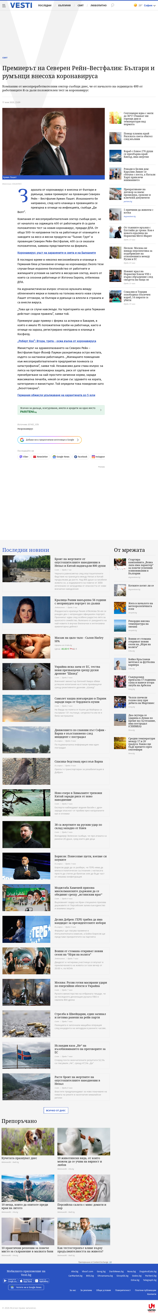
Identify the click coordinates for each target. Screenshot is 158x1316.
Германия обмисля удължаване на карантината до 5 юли (56, 395)
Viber (25, 456)
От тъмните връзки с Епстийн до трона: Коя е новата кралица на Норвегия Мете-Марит (139, 232)
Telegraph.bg (149, 1280)
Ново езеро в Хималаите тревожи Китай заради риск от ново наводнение (78, 796)
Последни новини (25, 550)
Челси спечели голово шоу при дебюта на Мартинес (141, 700)
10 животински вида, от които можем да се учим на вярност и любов (79, 1161)
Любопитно (99, 5)
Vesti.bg (21, 5)
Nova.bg (131, 1271)
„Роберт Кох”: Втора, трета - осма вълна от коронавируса (56, 341)
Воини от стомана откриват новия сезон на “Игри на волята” (79, 952)
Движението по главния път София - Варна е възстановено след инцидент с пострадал (80, 733)
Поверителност (123, 1290)
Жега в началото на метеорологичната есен (140, 606)
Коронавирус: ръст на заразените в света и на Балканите (56, 252)
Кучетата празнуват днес (19, 1158)
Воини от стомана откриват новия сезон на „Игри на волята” (139, 643)
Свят (81, 5)
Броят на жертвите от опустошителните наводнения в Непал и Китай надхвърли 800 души (80, 562)
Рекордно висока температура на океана (139, 623)
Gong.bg (101, 1271)
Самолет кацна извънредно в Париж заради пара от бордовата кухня (80, 700)
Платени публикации (145, 1290)
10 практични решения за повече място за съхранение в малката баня (27, 1249)
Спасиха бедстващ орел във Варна (79, 761)
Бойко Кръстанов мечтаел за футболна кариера (141, 662)
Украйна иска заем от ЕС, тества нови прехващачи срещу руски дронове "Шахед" (77, 670)
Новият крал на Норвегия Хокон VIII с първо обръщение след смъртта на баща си (138, 275)
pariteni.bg (128, 201)
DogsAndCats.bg (147, 1271)
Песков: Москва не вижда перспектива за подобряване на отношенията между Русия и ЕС (138, 253)
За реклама (86, 1290)
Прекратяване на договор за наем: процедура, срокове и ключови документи (137, 193)
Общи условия (103, 1290)
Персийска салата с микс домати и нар (81, 1206)
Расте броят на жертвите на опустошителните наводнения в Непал (77, 1080)
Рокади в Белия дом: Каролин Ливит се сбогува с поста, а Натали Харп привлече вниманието (139, 174)
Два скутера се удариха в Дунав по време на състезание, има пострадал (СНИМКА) (142, 720)
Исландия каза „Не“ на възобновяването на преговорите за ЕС (80, 1049)
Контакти (151, 1294)
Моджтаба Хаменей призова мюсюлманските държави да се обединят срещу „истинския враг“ (78, 891)
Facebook (82, 456)
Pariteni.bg (150, 1275)
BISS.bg (90, 1275)
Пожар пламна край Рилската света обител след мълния (138, 136)
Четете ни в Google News (29, 1287)
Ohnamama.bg (105, 1275)
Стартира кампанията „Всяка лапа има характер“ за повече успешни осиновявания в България (140, 566)
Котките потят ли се (141, 585)
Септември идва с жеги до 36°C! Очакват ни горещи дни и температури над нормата (138, 118)
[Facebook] (156, 1298)
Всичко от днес (56, 1110)
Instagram (100, 456)
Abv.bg (74, 1271)
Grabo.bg (136, 1275)
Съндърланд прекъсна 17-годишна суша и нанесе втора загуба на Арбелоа (142, 681)
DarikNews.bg (116, 1271)
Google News (63, 456)
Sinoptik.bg (122, 1275)
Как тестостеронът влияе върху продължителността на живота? (80, 1249)
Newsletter (42, 456)
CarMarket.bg (75, 1275)
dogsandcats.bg (130, 216)
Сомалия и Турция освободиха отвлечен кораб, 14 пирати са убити (137, 296)
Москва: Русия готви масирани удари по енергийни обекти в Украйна (81, 984)
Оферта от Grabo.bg (63, 645)
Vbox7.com (87, 1271)
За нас (73, 1290)
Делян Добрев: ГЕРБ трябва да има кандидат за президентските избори (80, 921)
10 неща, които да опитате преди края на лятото (25, 1206)
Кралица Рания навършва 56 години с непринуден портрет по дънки (80, 601)
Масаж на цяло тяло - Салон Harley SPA (79, 639)
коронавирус (26, 428)
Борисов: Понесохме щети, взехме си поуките (81, 857)
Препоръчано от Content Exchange (93, 1262)
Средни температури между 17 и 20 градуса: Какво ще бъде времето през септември (141, 744)
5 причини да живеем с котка (138, 211)
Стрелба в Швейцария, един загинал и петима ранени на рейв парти (80, 1015)
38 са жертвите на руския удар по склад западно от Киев (78, 826)
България (64, 5)
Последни (44, 5)
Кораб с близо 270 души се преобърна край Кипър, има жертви (138, 154)
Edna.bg (135, 1280)
